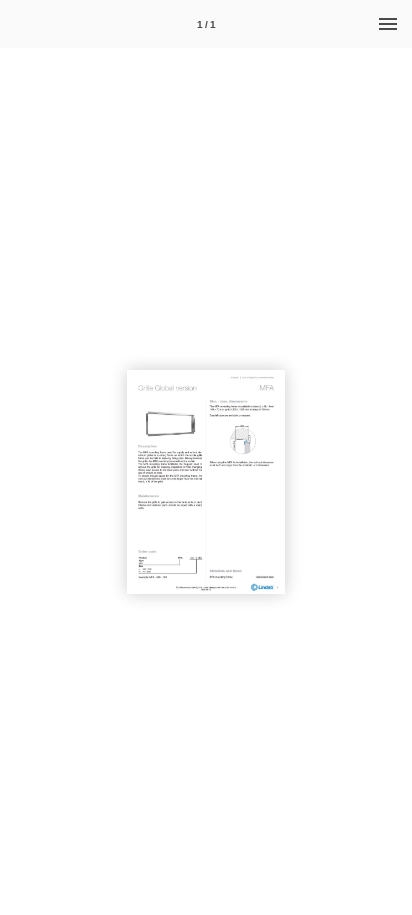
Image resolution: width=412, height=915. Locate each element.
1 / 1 (206, 24)
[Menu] (388, 24)
